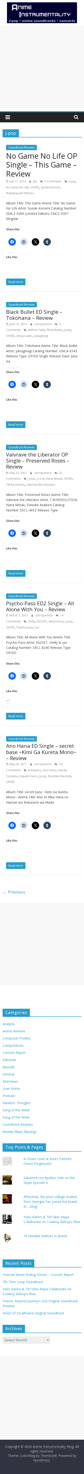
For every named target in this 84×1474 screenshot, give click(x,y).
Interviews (10, 1081)
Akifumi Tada (36, 330)
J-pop (72, 181)
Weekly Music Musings (20, 1131)
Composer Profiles (17, 1038)
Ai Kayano (34, 770)
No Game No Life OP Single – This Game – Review (41, 165)
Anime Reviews (14, 1031)
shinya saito (24, 336)
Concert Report (14, 1052)
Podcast (9, 1096)
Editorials (9, 1060)
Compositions (13, 1045)
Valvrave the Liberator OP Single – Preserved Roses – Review (37, 460)
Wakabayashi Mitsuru (20, 193)
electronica (56, 621)
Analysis (9, 1024)
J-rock (40, 479)
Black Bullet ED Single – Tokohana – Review (34, 314)
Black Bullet (54, 330)
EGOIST (42, 621)
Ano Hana (49, 770)
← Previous (14, 892)
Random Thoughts (17, 1103)
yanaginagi (41, 336)
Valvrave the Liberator (41, 485)
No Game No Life (17, 187)
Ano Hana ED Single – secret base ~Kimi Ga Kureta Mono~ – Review (41, 751)
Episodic (9, 1067)
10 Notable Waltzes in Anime (45, 1236)
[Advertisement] (42, 67)
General (8, 1074)
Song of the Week (16, 1110)
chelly (31, 621)
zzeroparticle (43, 324)
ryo (37, 627)
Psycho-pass (24, 627)
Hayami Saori (28, 776)
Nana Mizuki (54, 479)
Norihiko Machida (59, 776)
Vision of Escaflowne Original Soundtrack (33, 1313)
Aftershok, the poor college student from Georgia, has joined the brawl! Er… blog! (50, 1202)
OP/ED (35, 187)
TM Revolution (15, 485)
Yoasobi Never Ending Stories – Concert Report (38, 1274)
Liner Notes (11, 1088)
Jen (35, 181)
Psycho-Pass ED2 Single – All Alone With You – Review (40, 606)
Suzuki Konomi (50, 187)
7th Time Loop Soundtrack (23, 1282)
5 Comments (52, 181)
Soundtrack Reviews (21, 147)
